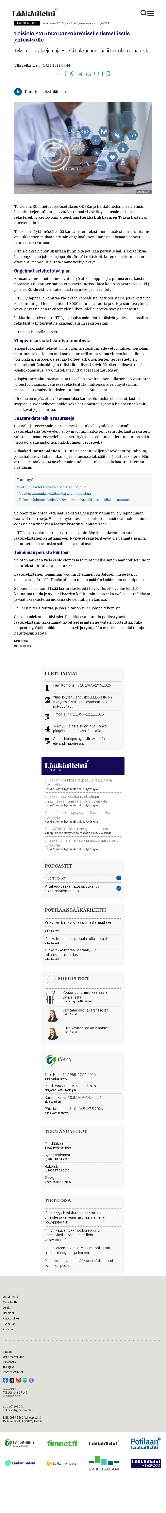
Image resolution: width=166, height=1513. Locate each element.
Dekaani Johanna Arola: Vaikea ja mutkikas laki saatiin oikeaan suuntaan (75, 500)
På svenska (9, 1362)
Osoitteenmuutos (13, 1357)
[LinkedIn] (88, 73)
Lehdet (7, 1308)
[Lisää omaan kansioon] (58, 73)
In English (8, 1367)
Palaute (7, 1352)
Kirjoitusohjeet (11, 1318)
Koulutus (8, 1329)
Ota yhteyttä (10, 1297)
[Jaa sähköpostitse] (96, 74)
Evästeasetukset (13, 1372)
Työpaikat (9, 1324)
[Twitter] (80, 74)
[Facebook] (65, 73)
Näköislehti (9, 1313)
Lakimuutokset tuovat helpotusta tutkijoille (52, 487)
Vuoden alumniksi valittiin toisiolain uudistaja (55, 493)
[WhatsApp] (72, 73)
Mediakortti (10, 1302)
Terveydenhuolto (26, 23)
